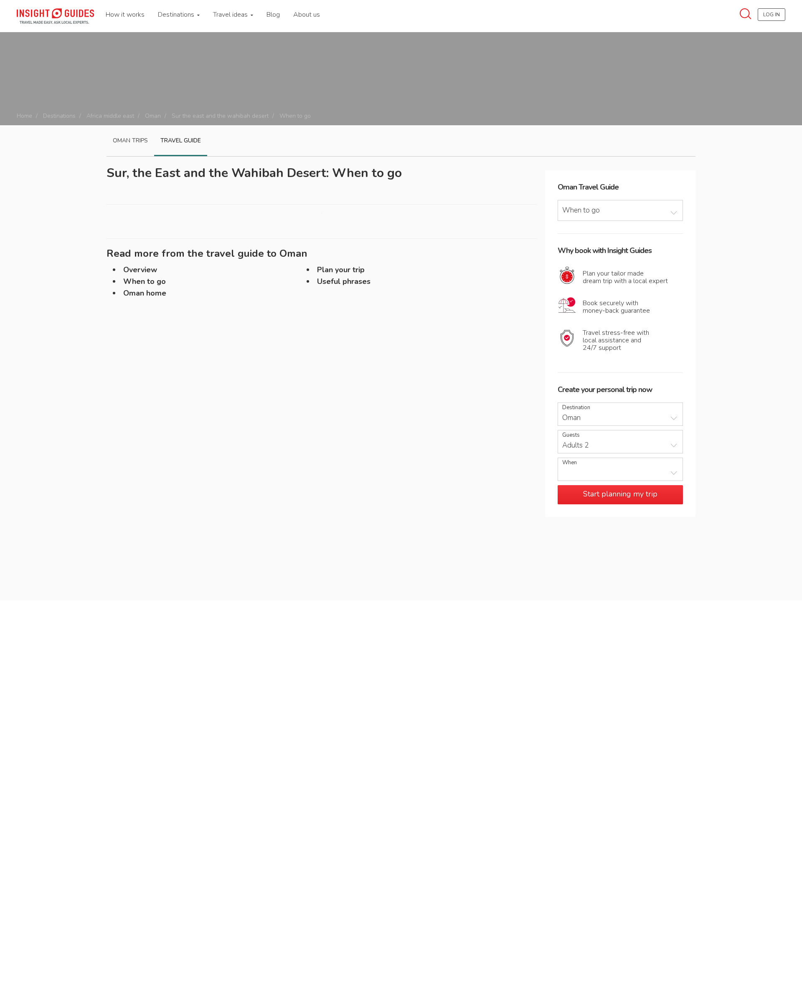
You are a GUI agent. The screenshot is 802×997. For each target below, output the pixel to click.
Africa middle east (110, 116)
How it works (125, 14)
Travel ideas (231, 14)
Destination (576, 407)
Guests (571, 435)
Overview (140, 270)
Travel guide (180, 140)
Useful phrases (344, 281)
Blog (273, 14)
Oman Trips (130, 140)
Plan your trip (341, 270)
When (569, 463)
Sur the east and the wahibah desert (220, 116)
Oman (153, 116)
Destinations (177, 14)
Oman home (144, 293)
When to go (144, 281)
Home (24, 116)
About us (306, 14)
